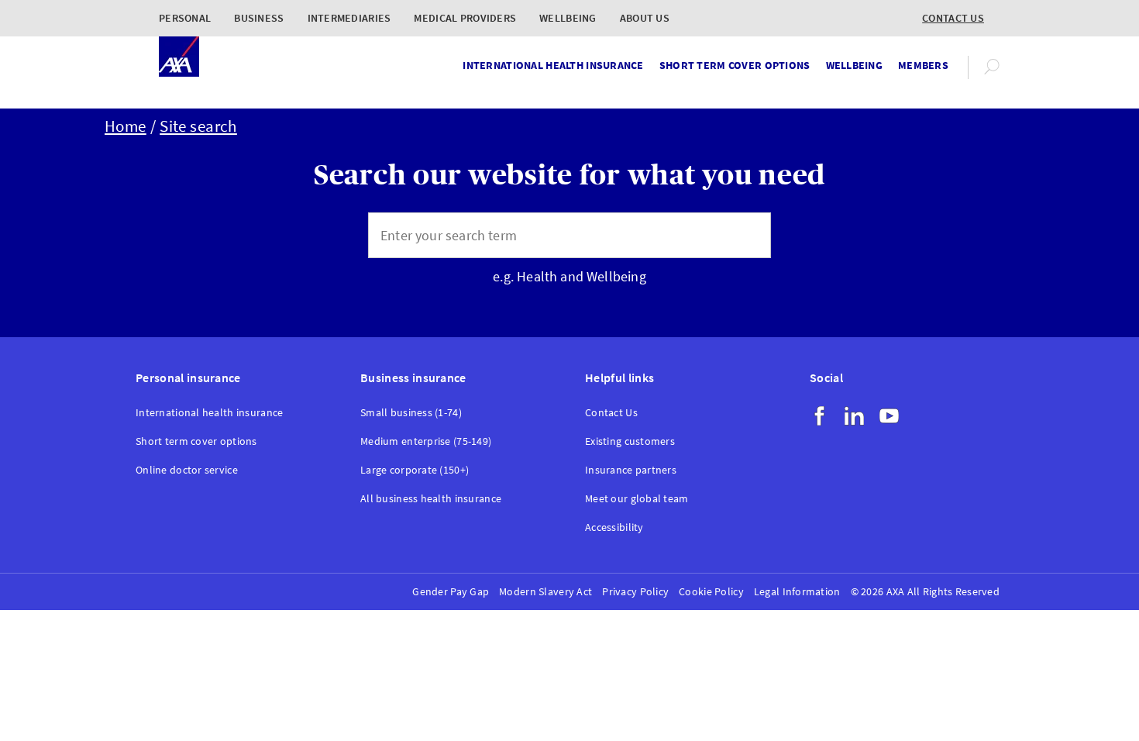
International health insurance (553, 65)
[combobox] (546, 235)
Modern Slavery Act (545, 591)
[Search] (747, 235)
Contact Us (611, 412)
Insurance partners (630, 470)
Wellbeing (568, 18)
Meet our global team (637, 498)
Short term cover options (734, 65)
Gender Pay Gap (450, 591)
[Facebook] (819, 416)
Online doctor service (187, 470)
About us (644, 18)
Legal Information (797, 591)
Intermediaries (349, 18)
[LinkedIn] (854, 416)
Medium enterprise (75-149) (425, 441)
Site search (198, 126)
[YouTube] (889, 416)
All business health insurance (430, 498)
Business (259, 18)
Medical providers (465, 18)
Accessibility (614, 527)
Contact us (953, 18)
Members (923, 65)
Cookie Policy (711, 591)
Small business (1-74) (411, 412)
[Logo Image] (179, 57)
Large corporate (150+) (414, 470)
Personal (185, 18)
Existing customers (630, 441)
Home (125, 126)
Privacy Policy (635, 591)
